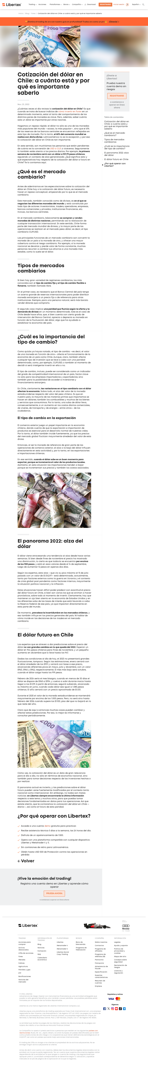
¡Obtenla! (113, 21)
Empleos (98, 986)
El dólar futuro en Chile (116, 159)
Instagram (112, 1008)
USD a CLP (55, 149)
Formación (42, 951)
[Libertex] (12, 4)
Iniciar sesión (118, 4)
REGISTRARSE (117, 96)
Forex (33, 13)
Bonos (65, 4)
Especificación (101, 972)
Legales (117, 942)
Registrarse (105, 4)
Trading (32, 4)
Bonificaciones (24, 976)
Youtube (116, 1008)
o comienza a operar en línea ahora (54, 900)
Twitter (108, 1008)
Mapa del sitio (120, 956)
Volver (27, 861)
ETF (19, 973)
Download (91, 4)
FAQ (39, 954)
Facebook (104, 1008)
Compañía (76, 4)
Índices (21, 963)
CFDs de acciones (25, 953)
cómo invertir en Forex (70, 112)
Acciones (42, 4)
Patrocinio (99, 960)
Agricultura (23, 966)
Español (135, 4)
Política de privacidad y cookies (119, 951)
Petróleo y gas (24, 969)
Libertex (60, 942)
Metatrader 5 (62, 949)
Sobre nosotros (101, 942)
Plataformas (55, 4)
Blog (27, 13)
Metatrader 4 (62, 945)
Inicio (20, 13)
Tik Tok (120, 1008)
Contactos (99, 945)
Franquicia (99, 963)
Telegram (124, 1008)
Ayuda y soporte (121, 945)
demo (48, 826)
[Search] (143, 4)
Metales (21, 960)
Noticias (41, 947)
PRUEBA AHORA (54, 893)
